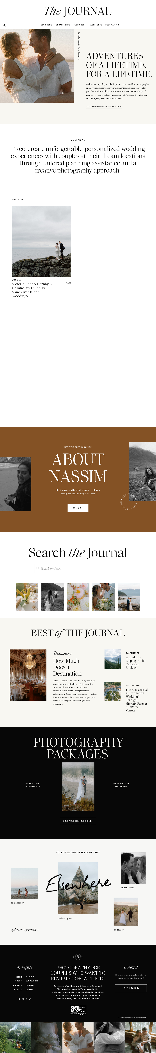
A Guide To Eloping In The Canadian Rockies (135, 662)
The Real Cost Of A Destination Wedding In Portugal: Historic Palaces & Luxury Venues (137, 700)
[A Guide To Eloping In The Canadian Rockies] (113, 659)
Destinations (62, 654)
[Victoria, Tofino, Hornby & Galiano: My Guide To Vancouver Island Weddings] (41, 241)
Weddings (17, 280)
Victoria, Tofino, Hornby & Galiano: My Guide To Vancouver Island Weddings (32, 290)
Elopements (132, 653)
